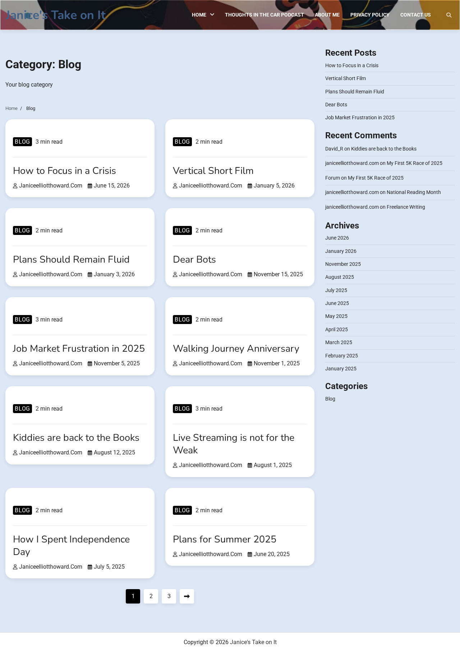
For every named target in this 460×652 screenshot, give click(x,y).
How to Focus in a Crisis (64, 170)
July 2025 (336, 290)
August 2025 (339, 277)
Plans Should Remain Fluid (71, 259)
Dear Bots (194, 259)
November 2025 (343, 264)
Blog (22, 141)
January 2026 (340, 251)
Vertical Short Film (213, 170)
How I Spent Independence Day (71, 545)
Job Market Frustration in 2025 (79, 348)
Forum (332, 178)
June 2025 (337, 303)
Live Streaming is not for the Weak (233, 444)
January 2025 (340, 368)
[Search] (448, 15)
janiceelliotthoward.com (50, 185)
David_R (334, 149)
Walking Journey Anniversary (236, 348)
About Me (327, 15)
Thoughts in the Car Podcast (264, 15)
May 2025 (336, 316)
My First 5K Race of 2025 (414, 163)
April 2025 (336, 329)
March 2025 (338, 342)
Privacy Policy (370, 15)
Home (199, 15)
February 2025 (341, 356)
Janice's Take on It (56, 15)
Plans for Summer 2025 (224, 539)
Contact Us (415, 15)
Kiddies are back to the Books (76, 437)
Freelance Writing (406, 207)
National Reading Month (414, 192)
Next (187, 596)
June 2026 (337, 238)
